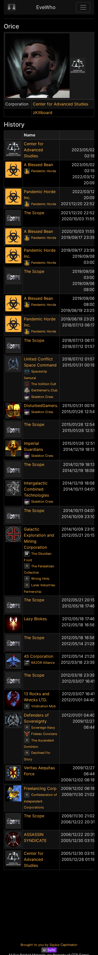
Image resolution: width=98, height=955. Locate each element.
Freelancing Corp (40, 788)
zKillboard (42, 112)
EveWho (46, 7)
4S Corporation (38, 656)
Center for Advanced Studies (60, 103)
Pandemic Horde (43, 171)
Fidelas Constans (44, 734)
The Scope (34, 212)
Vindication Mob (43, 706)
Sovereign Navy (43, 727)
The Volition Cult (43, 384)
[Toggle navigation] (83, 7)
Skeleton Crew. (42, 397)
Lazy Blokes (35, 618)
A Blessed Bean (38, 164)
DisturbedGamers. (41, 405)
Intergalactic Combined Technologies (36, 489)
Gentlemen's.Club (44, 390)
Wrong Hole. (40, 578)
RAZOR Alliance (43, 663)
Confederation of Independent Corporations (40, 801)
